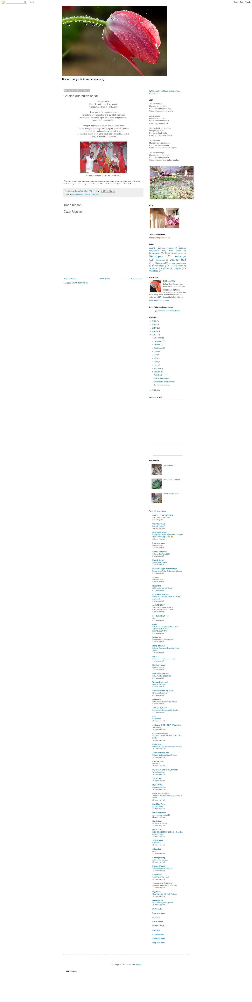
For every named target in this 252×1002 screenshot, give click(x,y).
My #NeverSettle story (160, 693)
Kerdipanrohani (158, 665)
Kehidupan (79, 194)
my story (156, 930)
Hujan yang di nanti (171, 494)
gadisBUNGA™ (158, 605)
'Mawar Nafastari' (159, 552)
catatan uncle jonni (160, 734)
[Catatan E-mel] (98, 191)
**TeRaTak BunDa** (160, 674)
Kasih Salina (157, 922)
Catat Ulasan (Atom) (80, 283)
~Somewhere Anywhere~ (162, 883)
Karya (72, 194)
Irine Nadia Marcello (160, 594)
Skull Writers (157, 840)
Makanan (159, 263)
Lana (154, 716)
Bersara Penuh (157, 545)
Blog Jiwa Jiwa (158, 943)
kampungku (154, 253)
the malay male (158, 524)
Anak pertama (167, 248)
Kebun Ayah (178, 253)
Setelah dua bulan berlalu (164, 382)
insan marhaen (158, 543)
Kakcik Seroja (158, 560)
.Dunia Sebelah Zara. (160, 753)
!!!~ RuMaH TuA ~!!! (160, 616)
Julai (156, 351)
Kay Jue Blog (157, 761)
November (158, 341)
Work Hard (158, 375)
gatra (154, 851)
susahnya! (156, 763)
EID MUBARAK (157, 806)
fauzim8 (155, 577)
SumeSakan (157, 875)
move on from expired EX (161, 815)
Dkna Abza (156, 637)
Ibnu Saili (156, 917)
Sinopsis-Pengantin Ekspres (162, 868)
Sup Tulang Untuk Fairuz (161, 517)
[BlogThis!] (105, 191)
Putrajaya (182, 263)
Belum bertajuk (157, 579)
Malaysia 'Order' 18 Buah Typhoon (164, 894)
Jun (155, 355)
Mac (156, 365)
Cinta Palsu (156, 843)
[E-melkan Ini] (102, 191)
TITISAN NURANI (159, 708)
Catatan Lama (136, 279)
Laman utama (104, 279)
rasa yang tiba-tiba (159, 787)
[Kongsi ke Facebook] (110, 191)
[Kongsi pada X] (108, 191)
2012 (154, 335)
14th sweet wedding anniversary (163, 659)
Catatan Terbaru (70, 279)
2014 (154, 328)
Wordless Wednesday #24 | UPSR (164, 885)
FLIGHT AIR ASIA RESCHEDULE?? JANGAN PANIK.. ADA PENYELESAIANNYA (165, 629)
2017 (154, 321)
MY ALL (155, 657)
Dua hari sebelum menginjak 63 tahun (165, 710)
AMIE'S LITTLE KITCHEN (162, 515)
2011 (154, 390)
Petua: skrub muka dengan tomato (164, 701)
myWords (156, 892)
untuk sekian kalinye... (160, 860)
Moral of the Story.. (159, 684)
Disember (158, 338)
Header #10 (156, 719)
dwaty (154, 624)
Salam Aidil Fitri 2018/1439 (161, 676)
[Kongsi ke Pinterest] (113, 191)
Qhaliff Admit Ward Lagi (160, 877)
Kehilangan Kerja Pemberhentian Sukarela (167, 746)
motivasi (172, 263)
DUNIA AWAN (158, 926)
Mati (153, 618)
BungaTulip (170, 281)
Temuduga (153, 268)
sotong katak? (169, 465)
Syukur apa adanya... (162, 378)
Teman (180, 266)
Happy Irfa (156, 586)
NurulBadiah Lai (159, 813)
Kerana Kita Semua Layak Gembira (164, 755)
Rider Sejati (157, 744)
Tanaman (171, 266)
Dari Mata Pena (158, 804)
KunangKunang (158, 858)
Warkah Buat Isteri (160, 682)
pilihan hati (156, 849)
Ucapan (177, 268)
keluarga (87, 194)
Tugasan (165, 268)
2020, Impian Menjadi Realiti (162, 588)
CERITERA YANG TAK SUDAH (165, 770)
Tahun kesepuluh (158, 772)
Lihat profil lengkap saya (159, 301)
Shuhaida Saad (158, 939)
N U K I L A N (157, 830)
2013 (154, 331)
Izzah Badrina (158, 934)
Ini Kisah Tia (157, 909)
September (158, 348)
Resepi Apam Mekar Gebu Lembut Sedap (167, 571)
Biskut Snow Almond (159, 823)
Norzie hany (157, 821)
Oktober (157, 345)
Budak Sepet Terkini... (160, 562)
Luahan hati (95, 194)
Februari (157, 369)
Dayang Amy (157, 900)
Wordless (153, 271)
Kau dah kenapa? (158, 526)
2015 (154, 325)
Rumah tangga (158, 266)
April (156, 362)
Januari (157, 372)
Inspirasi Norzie (158, 866)
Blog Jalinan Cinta (159, 532)
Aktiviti (152, 248)
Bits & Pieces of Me (160, 793)
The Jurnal (156, 778)
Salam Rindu (156, 727)
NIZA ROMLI (157, 785)
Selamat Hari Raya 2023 (161, 554)
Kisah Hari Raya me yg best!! (162, 903)
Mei (155, 358)
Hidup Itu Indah (158, 646)
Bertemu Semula (158, 667)
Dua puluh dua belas (162, 385)
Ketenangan (160, 260)
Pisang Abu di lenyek (171, 480)
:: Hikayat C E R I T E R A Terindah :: (167, 725)
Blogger (139, 965)
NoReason (156, 699)
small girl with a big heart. (162, 691)
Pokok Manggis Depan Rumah (164, 569)
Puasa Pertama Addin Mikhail (162, 639)
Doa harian (175, 251)
